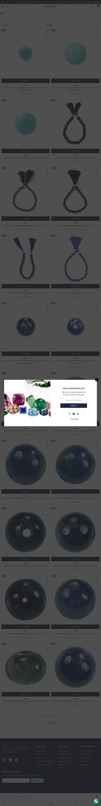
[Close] (96, 379)
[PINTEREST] (78, 414)
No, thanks (75, 419)
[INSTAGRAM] (74, 414)
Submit (74, 406)
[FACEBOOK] (69, 414)
